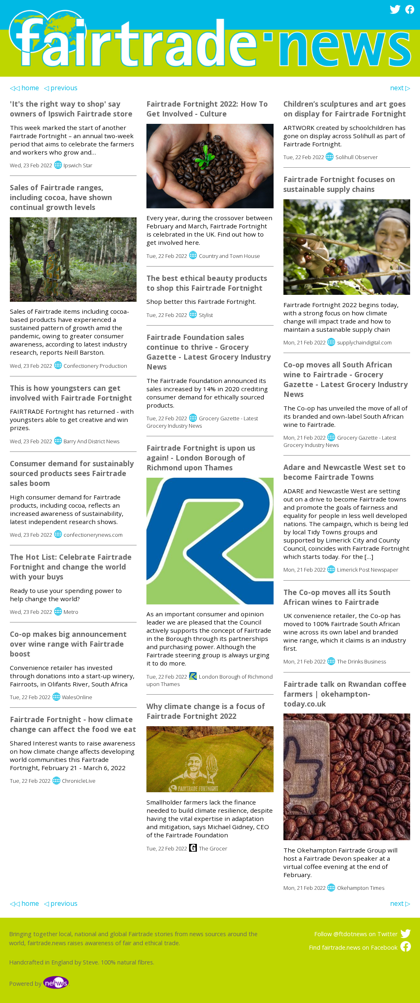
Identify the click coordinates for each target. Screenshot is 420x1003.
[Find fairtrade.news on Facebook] (411, 11)
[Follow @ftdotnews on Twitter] (397, 11)
